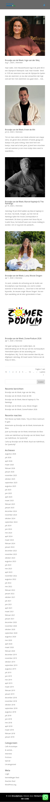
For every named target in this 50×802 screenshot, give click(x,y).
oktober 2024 (10, 518)
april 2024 (8, 536)
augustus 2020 (10, 637)
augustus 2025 (10, 486)
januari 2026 (9, 472)
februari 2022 (10, 590)
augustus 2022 (10, 579)
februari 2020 (10, 651)
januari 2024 (9, 547)
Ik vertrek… (9, 750)
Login (7, 774)
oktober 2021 (10, 597)
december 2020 (11, 622)
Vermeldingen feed (12, 777)
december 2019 (11, 654)
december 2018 (11, 697)
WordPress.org (10, 785)
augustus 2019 (10, 669)
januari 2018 (9, 737)
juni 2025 (8, 493)
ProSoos (8, 757)
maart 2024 (9, 540)
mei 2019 (8, 680)
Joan (6, 431)
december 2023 (11, 551)
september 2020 (11, 633)
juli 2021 (8, 601)
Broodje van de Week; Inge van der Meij (22, 60)
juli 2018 (8, 715)
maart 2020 (9, 647)
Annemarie (9, 425)
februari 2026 (10, 468)
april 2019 (8, 683)
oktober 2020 (10, 629)
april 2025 (8, 497)
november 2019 (11, 658)
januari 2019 (9, 694)
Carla (7, 442)
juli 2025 (8, 490)
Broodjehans (17, 796)
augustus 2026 (10, 454)
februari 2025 (10, 504)
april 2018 (8, 726)
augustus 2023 (10, 561)
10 (30, 372)
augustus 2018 (10, 712)
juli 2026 (8, 457)
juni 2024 (8, 529)
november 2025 (11, 475)
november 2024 (11, 515)
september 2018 (11, 708)
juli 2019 (8, 672)
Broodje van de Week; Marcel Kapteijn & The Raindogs (24, 202)
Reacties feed (10, 781)
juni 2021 (8, 604)
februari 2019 (10, 690)
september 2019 (11, 665)
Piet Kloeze (9, 419)
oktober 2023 (10, 558)
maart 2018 (9, 730)
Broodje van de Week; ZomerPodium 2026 (23, 338)
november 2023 (11, 554)
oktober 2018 (10, 705)
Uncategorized (10, 764)
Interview (19, 62)
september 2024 (11, 522)
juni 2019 (8, 676)
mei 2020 (8, 640)
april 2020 (8, 644)
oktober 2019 (10, 662)
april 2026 (8, 461)
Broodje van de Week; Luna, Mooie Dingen (23, 275)
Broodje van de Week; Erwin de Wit (20, 129)
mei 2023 (8, 568)
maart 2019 (9, 687)
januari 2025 (9, 507)
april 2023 (8, 572)
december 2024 (11, 511)
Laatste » (42, 373)
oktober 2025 (10, 479)
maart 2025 (9, 500)
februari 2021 (10, 615)
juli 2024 (8, 525)
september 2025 (11, 482)
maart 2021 (9, 611)
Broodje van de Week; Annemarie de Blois (27, 431)
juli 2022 (8, 583)
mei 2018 (8, 722)
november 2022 (11, 576)
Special (7, 761)
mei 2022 (8, 586)
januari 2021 (9, 619)
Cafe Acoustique (11, 746)
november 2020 (11, 626)
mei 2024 (8, 533)
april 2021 (8, 608)
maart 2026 (9, 465)
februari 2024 (10, 543)
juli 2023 (8, 565)
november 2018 (11, 701)
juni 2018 (8, 719)
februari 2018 (10, 733)
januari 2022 (9, 593)
